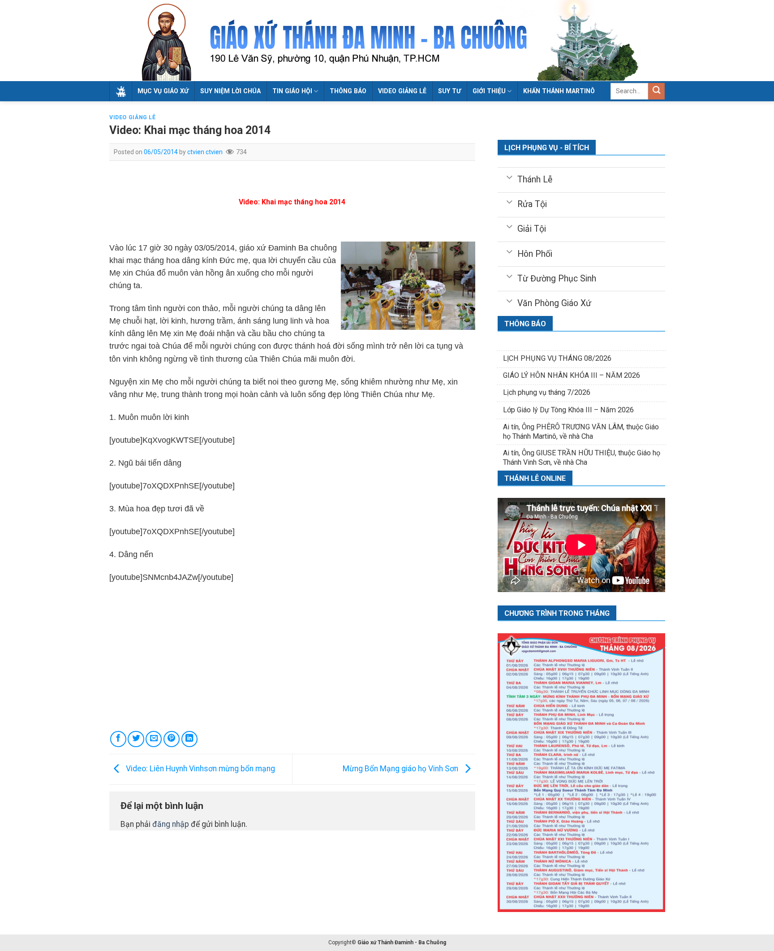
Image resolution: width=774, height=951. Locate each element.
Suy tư (449, 91)
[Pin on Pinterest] (171, 739)
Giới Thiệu (489, 91)
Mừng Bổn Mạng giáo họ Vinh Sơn (401, 768)
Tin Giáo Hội (292, 91)
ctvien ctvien (205, 152)
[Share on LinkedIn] (189, 739)
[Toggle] (509, 176)
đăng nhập (170, 824)
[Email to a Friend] (154, 739)
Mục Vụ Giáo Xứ (163, 91)
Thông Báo (348, 91)
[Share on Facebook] (118, 739)
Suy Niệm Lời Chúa (230, 91)
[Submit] (656, 91)
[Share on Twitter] (136, 739)
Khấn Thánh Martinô (559, 91)
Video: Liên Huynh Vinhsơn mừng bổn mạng (199, 768)
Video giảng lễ (402, 91)
